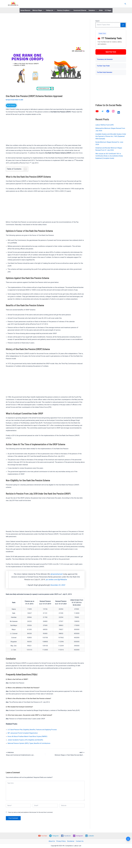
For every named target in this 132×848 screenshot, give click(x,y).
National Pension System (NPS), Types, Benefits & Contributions (29, 743)
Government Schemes (80, 10)
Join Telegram (11, 105)
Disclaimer (70, 841)
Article (101, 10)
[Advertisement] (45, 32)
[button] (125, 4)
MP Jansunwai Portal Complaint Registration (23, 733)
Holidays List (49, 10)
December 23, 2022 (57, 585)
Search (97, 21)
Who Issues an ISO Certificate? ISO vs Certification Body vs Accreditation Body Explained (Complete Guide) (109, 156)
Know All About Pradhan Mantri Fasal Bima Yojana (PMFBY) (27, 736)
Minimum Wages (37, 10)
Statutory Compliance (63, 10)
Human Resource (25, 10)
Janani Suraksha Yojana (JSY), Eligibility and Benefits (25, 740)
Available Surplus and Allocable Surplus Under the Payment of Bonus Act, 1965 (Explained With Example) (110, 136)
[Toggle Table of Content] (24, 169)
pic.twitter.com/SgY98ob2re (56, 580)
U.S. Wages (108, 10)
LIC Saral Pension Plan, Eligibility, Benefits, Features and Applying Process (32, 729)
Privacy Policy (61, 841)
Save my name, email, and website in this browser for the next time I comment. (30, 812)
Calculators (92, 10)
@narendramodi (56, 574)
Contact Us (79, 841)
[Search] (123, 25)
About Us (52, 841)
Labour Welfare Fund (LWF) (104, 125)
